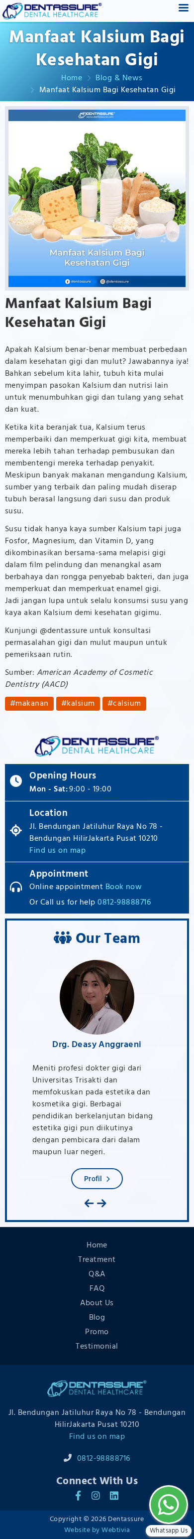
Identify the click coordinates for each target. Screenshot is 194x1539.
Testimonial (97, 1346)
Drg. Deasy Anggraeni (97, 1045)
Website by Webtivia (97, 1530)
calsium (127, 703)
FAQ (97, 1288)
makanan (31, 703)
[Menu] (183, 8)
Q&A (97, 1274)
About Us (97, 1303)
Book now (123, 887)
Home (71, 78)
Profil (93, 1179)
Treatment (96, 1259)
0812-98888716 (124, 902)
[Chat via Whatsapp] (168, 1504)
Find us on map (57, 850)
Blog (97, 1317)
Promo (96, 1332)
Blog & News (119, 78)
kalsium (81, 703)
